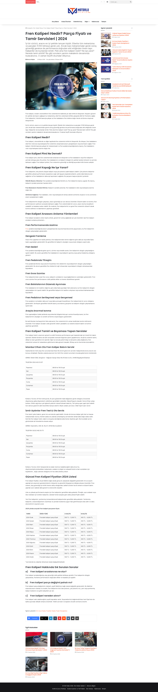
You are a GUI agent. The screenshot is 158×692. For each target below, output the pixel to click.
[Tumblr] (55, 618)
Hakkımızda (95, 21)
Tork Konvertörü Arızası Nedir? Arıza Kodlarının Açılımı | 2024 (122, 60)
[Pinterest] (59, 618)
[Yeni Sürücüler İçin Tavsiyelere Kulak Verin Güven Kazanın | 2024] (106, 106)
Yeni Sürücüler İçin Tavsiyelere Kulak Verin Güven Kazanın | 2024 (122, 106)
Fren (27, 229)
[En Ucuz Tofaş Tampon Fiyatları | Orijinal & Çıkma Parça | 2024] (86, 639)
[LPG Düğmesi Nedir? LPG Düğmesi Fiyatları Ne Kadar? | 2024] (61, 639)
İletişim (104, 21)
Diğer (86, 21)
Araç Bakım (55, 21)
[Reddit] (64, 618)
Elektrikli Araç (78, 21)
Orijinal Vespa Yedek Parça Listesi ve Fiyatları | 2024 (121, 34)
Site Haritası (89, 688)
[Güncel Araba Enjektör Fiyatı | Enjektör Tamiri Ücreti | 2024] (106, 52)
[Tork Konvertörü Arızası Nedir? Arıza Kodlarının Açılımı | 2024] (106, 60)
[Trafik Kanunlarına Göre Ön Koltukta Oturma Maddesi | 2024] (106, 115)
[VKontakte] (68, 618)
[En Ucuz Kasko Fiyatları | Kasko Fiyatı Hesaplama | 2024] (106, 43)
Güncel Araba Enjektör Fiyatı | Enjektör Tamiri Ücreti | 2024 (122, 51)
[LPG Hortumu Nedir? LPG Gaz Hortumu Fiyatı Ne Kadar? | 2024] (36, 639)
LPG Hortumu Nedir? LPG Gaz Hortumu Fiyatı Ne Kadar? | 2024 (36, 649)
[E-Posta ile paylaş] (73, 618)
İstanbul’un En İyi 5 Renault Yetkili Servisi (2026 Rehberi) (121, 85)
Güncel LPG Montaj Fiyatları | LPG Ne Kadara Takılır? (51, 2)
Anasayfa (29, 28)
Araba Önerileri (66, 21)
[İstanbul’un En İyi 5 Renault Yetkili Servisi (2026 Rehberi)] (106, 86)
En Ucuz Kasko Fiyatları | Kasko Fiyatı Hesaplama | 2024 (120, 43)
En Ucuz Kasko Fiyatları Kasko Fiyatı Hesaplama (51, 611)
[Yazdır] (77, 618)
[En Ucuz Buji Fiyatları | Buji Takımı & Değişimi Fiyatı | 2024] (36, 664)
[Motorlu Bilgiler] (79, 11)
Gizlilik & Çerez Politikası (59, 688)
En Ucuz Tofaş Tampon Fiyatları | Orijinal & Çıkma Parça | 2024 (86, 649)
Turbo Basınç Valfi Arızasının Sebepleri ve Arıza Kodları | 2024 (121, 69)
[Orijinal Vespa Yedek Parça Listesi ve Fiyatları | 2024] (106, 35)
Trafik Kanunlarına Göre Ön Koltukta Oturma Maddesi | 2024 (121, 115)
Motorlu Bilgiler (31, 59)
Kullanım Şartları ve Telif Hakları (76, 688)
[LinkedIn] (51, 618)
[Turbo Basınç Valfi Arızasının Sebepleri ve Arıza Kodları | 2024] (106, 69)
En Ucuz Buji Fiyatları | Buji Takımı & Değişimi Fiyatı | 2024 (36, 674)
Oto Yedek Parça (38, 28)
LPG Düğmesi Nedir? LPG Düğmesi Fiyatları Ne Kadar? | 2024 (60, 650)
